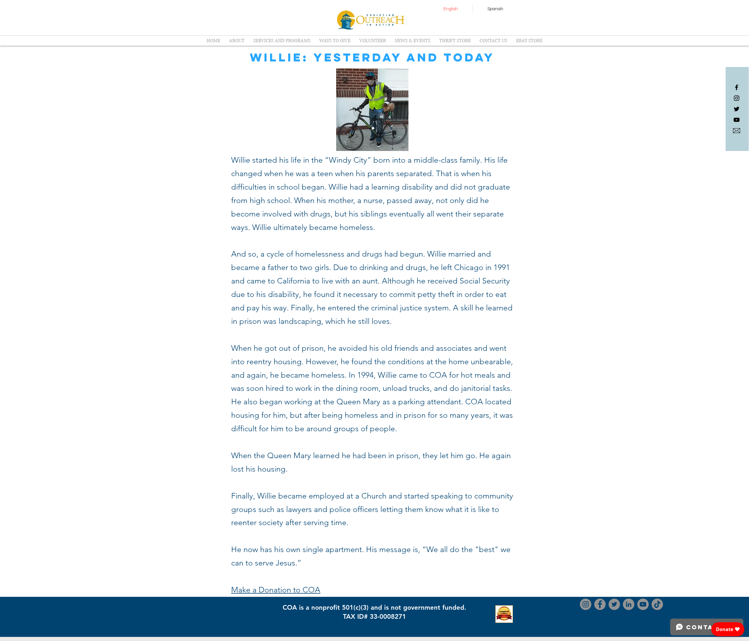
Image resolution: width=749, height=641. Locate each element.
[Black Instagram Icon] (736, 98)
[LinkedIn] (628, 604)
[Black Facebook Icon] (736, 87)
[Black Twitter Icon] (736, 109)
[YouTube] (736, 119)
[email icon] (736, 130)
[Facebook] (600, 604)
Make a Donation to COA (275, 589)
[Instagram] (585, 604)
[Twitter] (614, 604)
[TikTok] (657, 604)
